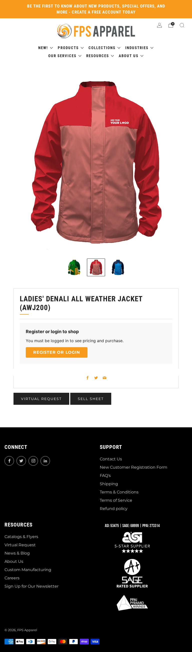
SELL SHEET (91, 399)
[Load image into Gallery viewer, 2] (96, 267)
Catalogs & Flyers (21, 536)
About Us (13, 561)
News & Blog (17, 553)
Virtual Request (20, 545)
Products (69, 48)
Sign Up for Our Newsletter (31, 586)
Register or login (56, 352)
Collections (102, 48)
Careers (12, 578)
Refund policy (114, 508)
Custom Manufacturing (27, 569)
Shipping (109, 483)
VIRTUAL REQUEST (41, 399)
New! (43, 48)
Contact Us (111, 459)
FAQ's (105, 475)
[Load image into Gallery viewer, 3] (118, 267)
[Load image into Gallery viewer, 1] (74, 267)
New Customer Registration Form (133, 467)
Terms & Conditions (119, 492)
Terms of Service (116, 500)
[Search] (182, 25)
